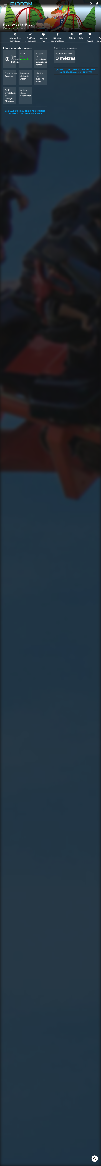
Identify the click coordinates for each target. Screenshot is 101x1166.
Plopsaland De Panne (15, 28)
